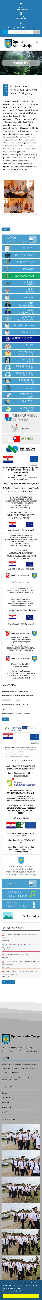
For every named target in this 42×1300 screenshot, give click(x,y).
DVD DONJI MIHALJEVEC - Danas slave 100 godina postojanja (20, 1073)
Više (5, 719)
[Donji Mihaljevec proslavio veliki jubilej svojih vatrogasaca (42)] (21, 1137)
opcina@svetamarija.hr (21, 9)
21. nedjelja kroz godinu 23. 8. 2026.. (15, 955)
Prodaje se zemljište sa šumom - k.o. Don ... (16, 713)
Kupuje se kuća (7, 709)
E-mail (21, 7)
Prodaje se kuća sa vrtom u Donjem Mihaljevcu (17, 695)
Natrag (6, 229)
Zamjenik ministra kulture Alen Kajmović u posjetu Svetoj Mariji (23, 90)
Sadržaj (37, 32)
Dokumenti (6, 1107)
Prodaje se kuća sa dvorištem (11, 700)
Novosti (5, 1093)
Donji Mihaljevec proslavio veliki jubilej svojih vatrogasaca (19, 1068)
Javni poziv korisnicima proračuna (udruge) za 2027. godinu (20, 937)
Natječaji (5, 1102)
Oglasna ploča (7, 1098)
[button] (14, 1291)
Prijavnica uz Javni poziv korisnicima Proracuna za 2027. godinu (19, 947)
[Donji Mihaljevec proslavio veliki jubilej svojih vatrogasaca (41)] (21, 1163)
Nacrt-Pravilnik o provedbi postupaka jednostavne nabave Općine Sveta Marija (19, 974)
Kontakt (5, 1112)
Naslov (5, 32)
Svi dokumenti (8, 982)
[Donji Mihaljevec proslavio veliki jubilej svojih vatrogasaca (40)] (21, 1189)
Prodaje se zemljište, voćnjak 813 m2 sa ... (16, 704)
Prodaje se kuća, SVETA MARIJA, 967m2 (15, 691)
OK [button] (21, 1296)
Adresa (21, 25)
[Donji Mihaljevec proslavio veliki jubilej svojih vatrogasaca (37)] (21, 1268)
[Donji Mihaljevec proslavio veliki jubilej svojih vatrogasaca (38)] (21, 1242)
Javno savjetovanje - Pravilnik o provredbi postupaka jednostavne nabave (20, 964)
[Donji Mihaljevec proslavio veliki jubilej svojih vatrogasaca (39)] (21, 1216)
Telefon (21, 16)
